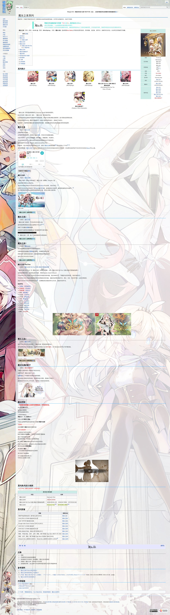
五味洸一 (26, 307)
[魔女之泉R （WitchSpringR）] (125, 76)
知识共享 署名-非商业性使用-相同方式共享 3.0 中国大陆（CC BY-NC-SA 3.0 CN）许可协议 (66, 602)
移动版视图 (39, 609)
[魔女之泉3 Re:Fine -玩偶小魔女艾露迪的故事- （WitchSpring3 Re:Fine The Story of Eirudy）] (107, 76)
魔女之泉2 (158, 91)
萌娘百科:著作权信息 (114, 602)
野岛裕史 (28, 288)
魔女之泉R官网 (23, 588)
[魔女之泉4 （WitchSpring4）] (88, 76)
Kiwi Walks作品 (37, 592)
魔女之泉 (158, 79)
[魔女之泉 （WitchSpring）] (33, 76)
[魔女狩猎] (91, 471)
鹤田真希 (26, 303)
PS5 (42, 188)
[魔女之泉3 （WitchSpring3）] (70, 76)
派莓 (39, 135)
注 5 (42, 224)
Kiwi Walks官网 (23, 584)
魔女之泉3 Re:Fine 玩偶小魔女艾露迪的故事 (37, 267)
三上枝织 (26, 301)
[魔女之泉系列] (38, 25)
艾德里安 (21, 288)
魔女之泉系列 (55, 592)
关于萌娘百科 (27, 609)
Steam (88, 148)
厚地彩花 (26, 297)
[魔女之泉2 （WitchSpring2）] (51, 76)
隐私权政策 (20, 609)
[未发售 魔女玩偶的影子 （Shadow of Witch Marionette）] (79, 97)
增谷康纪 (25, 292)
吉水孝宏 (25, 311)
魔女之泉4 (158, 96)
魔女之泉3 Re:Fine (158, 94)
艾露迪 (31, 251)
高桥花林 (26, 305)
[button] (26, 7)
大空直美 (26, 294)
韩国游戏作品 (28, 592)
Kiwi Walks (158, 73)
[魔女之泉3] (74, 324)
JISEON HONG (51, 499)
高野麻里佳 (27, 286)
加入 (116, 12)
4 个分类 (20, 592)
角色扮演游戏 (47, 592)
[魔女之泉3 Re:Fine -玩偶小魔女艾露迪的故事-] (113, 324)
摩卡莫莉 (48, 347)
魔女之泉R (158, 83)
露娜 (27, 227)
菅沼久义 (28, 290)
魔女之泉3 (158, 92)
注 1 (159, 66)
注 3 (56, 145)
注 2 (159, 68)
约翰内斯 (21, 290)
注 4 (68, 145)
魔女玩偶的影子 (158, 98)
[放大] (44, 166)
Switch (37, 188)
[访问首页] (8, 7)
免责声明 (33, 609)
